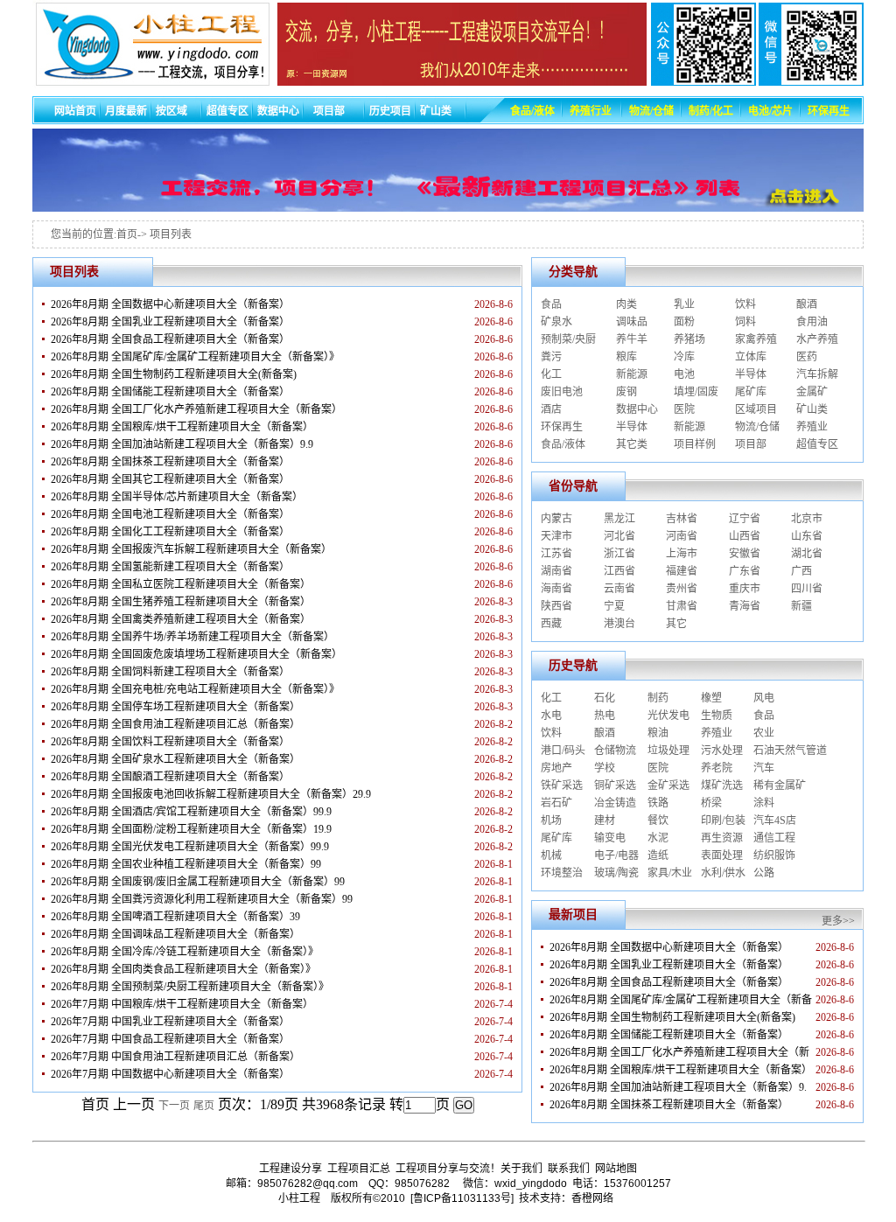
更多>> (838, 921)
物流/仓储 (757, 427)
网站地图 (616, 1169)
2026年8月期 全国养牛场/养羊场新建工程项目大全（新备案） (192, 637)
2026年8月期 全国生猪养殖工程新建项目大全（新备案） (181, 602)
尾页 (203, 1106)
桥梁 (711, 803)
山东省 (806, 536)
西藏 (551, 624)
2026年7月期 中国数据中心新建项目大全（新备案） (170, 1074)
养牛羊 (632, 339)
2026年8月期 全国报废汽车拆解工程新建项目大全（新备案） (191, 549)
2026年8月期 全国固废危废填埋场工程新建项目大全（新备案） (196, 654)
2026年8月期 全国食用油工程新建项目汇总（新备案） (175, 724)
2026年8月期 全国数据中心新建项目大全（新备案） (170, 304)
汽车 (763, 768)
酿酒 (806, 304)
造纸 (658, 855)
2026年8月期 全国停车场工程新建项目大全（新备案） (175, 707)
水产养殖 (817, 339)
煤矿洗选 (722, 785)
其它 (676, 624)
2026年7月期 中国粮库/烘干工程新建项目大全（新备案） (182, 1004)
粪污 (551, 357)
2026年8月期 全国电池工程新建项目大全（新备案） (170, 514)
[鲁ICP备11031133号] (462, 1198)
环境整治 (562, 873)
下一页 (174, 1106)
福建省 (681, 571)
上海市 (681, 554)
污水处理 (722, 750)
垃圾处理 (669, 750)
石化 (604, 698)
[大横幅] (448, 206)
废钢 (626, 392)
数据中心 (637, 409)
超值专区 (817, 444)
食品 (551, 304)
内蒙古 (556, 519)
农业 (763, 733)
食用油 (812, 322)
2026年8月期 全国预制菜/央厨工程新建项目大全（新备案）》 (190, 987)
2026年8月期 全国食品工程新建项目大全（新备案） (170, 339)
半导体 (750, 374)
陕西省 (556, 606)
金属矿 (812, 392)
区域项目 (756, 409)
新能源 (632, 374)
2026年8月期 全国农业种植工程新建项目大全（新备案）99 (186, 864)
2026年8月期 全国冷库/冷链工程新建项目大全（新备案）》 (184, 952)
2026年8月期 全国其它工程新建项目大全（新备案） (170, 479)
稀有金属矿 (779, 785)
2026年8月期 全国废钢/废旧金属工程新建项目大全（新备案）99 (198, 882)
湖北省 (806, 554)
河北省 (619, 536)
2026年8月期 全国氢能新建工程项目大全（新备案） (170, 567)
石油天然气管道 (790, 750)
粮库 (626, 357)
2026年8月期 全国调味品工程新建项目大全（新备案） (175, 934)
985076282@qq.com (307, 1183)
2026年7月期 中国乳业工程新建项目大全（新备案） (170, 1022)
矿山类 (812, 409)
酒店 (551, 409)
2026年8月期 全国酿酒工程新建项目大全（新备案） (170, 777)
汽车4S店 (774, 820)
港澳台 (619, 624)
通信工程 (774, 838)
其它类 (632, 444)
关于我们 (521, 1169)
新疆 (801, 606)
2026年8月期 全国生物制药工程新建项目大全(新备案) (174, 374)
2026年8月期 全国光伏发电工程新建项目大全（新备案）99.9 (190, 847)
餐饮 (658, 820)
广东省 (744, 571)
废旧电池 (562, 392)
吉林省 (681, 519)
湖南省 (556, 571)
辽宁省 (744, 519)
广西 (801, 571)
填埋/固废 (696, 392)
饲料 (745, 322)
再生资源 (722, 838)
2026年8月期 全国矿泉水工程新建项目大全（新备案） (175, 759)
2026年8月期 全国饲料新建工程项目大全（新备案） (170, 672)
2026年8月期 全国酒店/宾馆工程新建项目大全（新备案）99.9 (191, 812)
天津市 (556, 536)
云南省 (619, 589)
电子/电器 (616, 855)
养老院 (716, 768)
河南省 (681, 536)
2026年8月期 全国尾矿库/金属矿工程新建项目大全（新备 (681, 1000)
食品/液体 (563, 444)
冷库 (684, 357)
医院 (684, 409)
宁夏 (614, 606)
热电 (604, 715)
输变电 (610, 838)
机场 (551, 820)
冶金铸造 (615, 803)
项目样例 (695, 444)
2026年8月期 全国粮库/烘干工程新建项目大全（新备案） (182, 427)
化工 (551, 374)
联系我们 (569, 1169)
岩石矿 (556, 803)
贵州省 (681, 589)
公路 (763, 873)
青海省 (744, 606)
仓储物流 (615, 750)
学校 (604, 768)
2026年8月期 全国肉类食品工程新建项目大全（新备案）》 (183, 969)
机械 (551, 855)
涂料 (763, 803)
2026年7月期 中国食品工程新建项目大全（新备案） (170, 1039)
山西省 (744, 536)
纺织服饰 (774, 855)
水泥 (658, 838)
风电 (763, 698)
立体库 (750, 357)
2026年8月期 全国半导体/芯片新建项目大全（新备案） (177, 497)
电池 (684, 374)
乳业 (684, 304)
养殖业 (812, 427)
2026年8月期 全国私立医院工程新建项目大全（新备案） (181, 584)
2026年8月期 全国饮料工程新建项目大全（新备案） (170, 742)
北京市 (806, 519)
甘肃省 (681, 606)
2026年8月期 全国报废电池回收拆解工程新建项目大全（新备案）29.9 (211, 794)
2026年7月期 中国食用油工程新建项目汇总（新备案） (175, 1057)
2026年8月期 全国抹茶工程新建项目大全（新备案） (170, 462)
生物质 (716, 715)
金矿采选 (669, 785)
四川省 (806, 589)
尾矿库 (750, 392)
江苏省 (556, 554)
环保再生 (562, 427)
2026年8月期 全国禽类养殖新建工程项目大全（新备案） (181, 619)
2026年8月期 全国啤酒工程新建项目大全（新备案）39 (175, 917)
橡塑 (711, 698)
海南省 (556, 589)
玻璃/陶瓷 (616, 873)
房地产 (556, 768)
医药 (806, 357)
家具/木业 (670, 873)
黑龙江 (619, 519)
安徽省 (744, 554)
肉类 (626, 304)
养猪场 (689, 339)
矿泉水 (556, 322)
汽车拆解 (817, 374)
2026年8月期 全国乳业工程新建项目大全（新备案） (170, 322)
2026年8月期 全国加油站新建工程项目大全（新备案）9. (678, 1087)
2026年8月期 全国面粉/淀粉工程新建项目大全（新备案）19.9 (191, 829)
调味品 (632, 322)
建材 (604, 820)
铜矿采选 (615, 785)
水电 (551, 715)
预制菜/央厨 (568, 339)
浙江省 (619, 554)
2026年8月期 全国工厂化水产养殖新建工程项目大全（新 (679, 1052)
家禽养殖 (756, 339)
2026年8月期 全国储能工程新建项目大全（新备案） (170, 392)
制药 (658, 698)
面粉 (684, 322)
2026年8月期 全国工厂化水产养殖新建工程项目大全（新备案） (196, 409)
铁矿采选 (562, 785)
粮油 (658, 733)
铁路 (658, 803)
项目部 (750, 444)
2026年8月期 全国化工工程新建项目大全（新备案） (170, 532)
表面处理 (722, 855)
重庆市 (744, 589)
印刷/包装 (723, 820)
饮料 (745, 304)
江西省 (619, 571)
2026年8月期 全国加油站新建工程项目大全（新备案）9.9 (182, 444)
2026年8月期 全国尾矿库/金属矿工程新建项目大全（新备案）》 (195, 357)
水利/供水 (723, 873)
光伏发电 (669, 715)
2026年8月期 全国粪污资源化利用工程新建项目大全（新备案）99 (202, 899)
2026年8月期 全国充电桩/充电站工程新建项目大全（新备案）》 (195, 689)
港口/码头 (563, 750)
